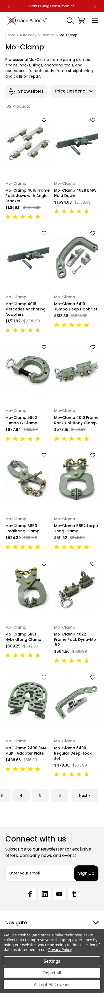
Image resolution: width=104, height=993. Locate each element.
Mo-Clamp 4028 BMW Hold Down (75, 193)
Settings (52, 961)
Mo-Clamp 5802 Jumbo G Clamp (21, 420)
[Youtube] (59, 894)
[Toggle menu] (95, 20)
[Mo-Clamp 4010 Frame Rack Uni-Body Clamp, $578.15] (76, 371)
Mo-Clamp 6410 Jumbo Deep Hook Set (75, 306)
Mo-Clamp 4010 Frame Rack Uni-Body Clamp (76, 420)
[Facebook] (30, 894)
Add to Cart (27, 166)
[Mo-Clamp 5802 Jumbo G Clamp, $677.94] (27, 371)
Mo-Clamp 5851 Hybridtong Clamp (23, 637)
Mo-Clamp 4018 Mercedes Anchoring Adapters (25, 309)
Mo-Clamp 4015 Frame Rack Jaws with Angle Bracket (27, 196)
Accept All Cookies (52, 984)
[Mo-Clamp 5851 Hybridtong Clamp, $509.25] (27, 588)
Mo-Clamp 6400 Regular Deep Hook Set (73, 753)
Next (83, 795)
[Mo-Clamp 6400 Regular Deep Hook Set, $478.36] (76, 701)
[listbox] (73, 91)
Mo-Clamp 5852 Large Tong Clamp (76, 528)
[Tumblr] (74, 894)
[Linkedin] (45, 894)
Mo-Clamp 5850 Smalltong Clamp (22, 528)
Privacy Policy (59, 949)
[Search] (70, 20)
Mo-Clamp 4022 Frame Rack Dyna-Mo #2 (75, 639)
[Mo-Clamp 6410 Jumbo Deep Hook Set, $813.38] (76, 258)
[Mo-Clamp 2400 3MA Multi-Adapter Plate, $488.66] (27, 701)
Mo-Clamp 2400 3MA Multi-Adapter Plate (26, 750)
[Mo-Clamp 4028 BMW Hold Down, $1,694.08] (76, 144)
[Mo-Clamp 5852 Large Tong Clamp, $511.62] (76, 479)
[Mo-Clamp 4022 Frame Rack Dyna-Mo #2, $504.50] (76, 588)
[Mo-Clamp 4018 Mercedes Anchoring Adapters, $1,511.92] (27, 258)
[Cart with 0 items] (81, 20)
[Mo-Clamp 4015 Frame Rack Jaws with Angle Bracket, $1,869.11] (27, 144)
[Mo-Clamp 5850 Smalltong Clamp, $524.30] (27, 479)
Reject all (52, 973)
